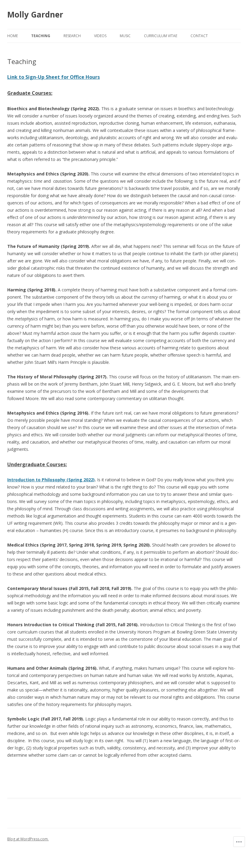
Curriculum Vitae (160, 35)
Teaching (40, 35)
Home (12, 35)
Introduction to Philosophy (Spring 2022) (51, 480)
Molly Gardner (35, 14)
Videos (100, 35)
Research (72, 35)
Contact (199, 35)
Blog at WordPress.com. (28, 839)
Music (125, 35)
